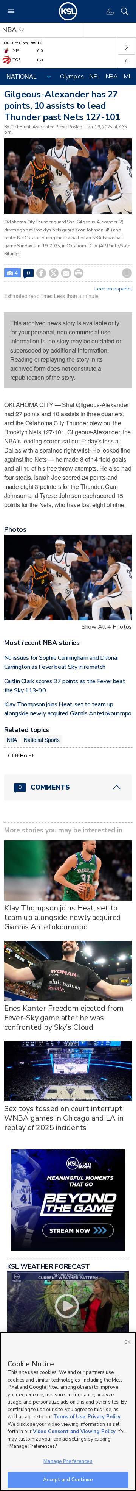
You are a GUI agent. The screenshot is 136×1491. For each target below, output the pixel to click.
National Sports (42, 739)
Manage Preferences (67, 1461)
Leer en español (113, 289)
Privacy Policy (104, 1416)
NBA (112, 76)
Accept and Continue (68, 1479)
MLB (129, 76)
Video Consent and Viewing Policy (74, 1431)
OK (127, 1342)
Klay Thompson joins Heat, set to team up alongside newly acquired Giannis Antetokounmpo (62, 917)
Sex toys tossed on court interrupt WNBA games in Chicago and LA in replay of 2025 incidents (64, 1118)
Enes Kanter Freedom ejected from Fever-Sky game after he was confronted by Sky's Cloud (64, 1017)
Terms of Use (69, 1416)
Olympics (72, 76)
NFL (94, 76)
